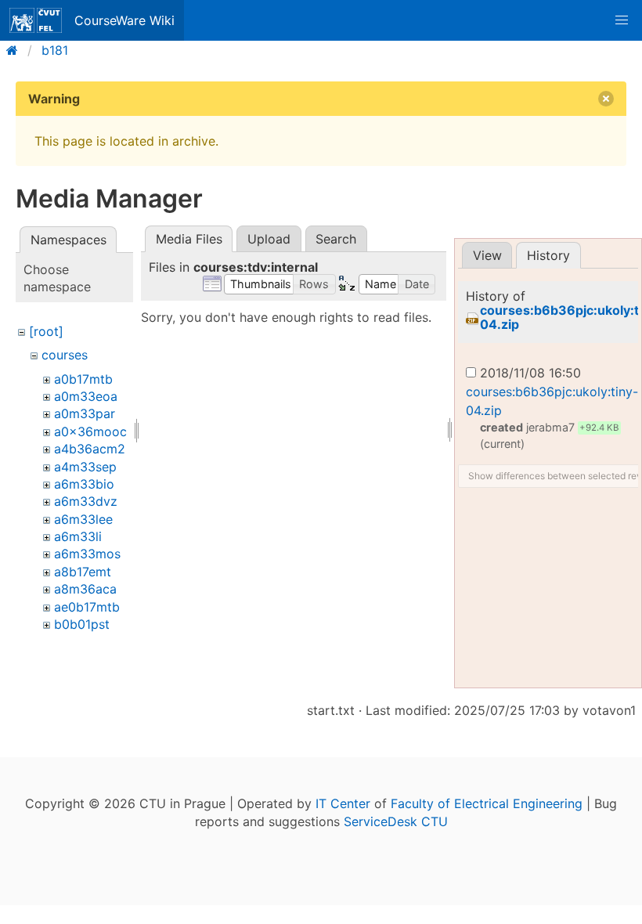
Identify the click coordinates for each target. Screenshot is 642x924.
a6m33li (78, 536)
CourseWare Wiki (124, 20)
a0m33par (84, 413)
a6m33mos (87, 553)
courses (64, 355)
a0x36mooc (90, 431)
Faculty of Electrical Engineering (486, 803)
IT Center (343, 803)
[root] (46, 331)
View (487, 255)
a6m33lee (83, 519)
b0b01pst (82, 624)
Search (336, 239)
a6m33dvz (85, 501)
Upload (268, 239)
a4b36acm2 (89, 449)
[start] (16, 50)
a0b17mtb (83, 379)
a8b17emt (82, 571)
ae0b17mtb (87, 607)
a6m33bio (84, 484)
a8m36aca (85, 589)
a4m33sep (85, 467)
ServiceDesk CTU (396, 821)
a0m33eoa (85, 396)
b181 (54, 50)
